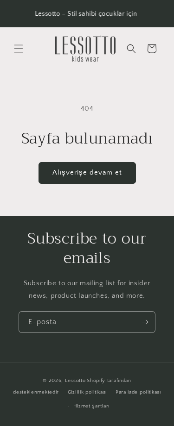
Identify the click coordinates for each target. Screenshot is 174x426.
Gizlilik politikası (87, 392)
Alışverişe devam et (87, 172)
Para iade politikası (138, 392)
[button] (18, 48)
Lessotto (75, 380)
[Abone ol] (145, 322)
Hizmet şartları (91, 406)
